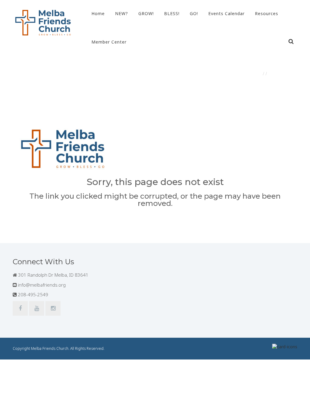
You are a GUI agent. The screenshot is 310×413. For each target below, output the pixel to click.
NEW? (121, 13)
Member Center (109, 42)
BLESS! (172, 13)
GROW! (146, 13)
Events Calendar (226, 13)
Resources (266, 13)
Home (98, 13)
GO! (194, 13)
